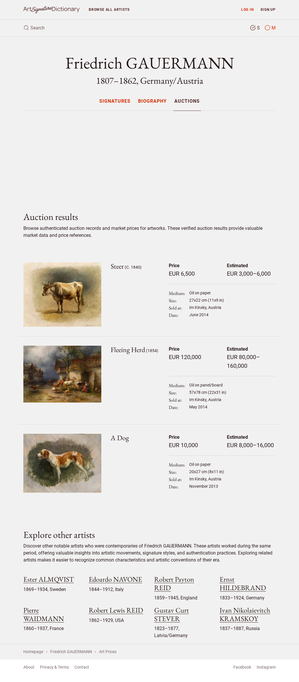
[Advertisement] (149, 156)
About (28, 667)
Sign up (268, 9)
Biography (152, 101)
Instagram (266, 667)
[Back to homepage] (51, 10)
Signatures (115, 101)
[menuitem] (114, 101)
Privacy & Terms (54, 667)
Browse (109, 9)
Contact (81, 667)
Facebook (242, 667)
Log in (247, 9)
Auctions (187, 101)
